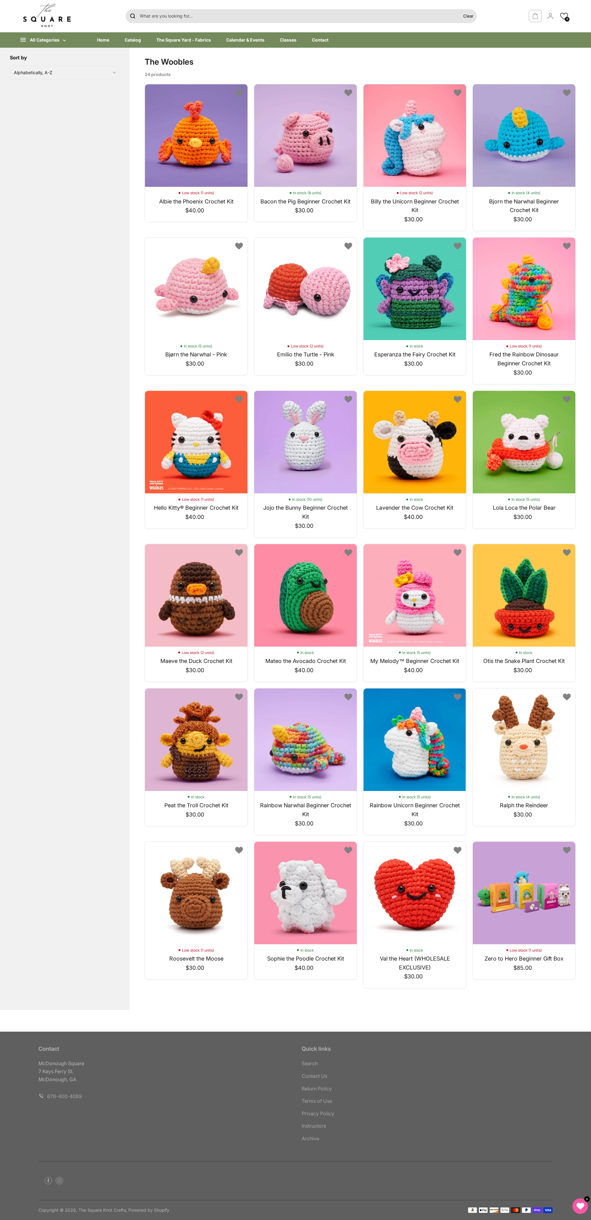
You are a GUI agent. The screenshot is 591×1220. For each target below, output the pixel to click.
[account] (550, 16)
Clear (468, 16)
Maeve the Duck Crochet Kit (196, 661)
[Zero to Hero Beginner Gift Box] (524, 893)
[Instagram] (59, 1180)
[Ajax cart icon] (535, 16)
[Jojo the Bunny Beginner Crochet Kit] (305, 442)
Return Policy (317, 1089)
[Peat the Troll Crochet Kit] (196, 739)
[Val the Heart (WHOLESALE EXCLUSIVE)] (415, 893)
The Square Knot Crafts (102, 1210)
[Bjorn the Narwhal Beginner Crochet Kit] (524, 135)
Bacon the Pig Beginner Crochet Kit (305, 201)
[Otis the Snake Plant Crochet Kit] (524, 595)
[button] (564, 16)
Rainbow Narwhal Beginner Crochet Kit (305, 809)
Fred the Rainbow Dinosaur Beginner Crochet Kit (524, 359)
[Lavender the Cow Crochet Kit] (415, 442)
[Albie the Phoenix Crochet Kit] (196, 135)
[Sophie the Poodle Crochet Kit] (305, 893)
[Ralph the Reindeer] (524, 739)
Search (310, 1063)
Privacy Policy (318, 1113)
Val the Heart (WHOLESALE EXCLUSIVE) (415, 963)
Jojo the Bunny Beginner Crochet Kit (305, 512)
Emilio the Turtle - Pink (305, 354)
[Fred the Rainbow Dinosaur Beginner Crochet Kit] (524, 289)
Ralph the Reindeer (524, 805)
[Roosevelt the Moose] (196, 893)
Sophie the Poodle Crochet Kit (305, 958)
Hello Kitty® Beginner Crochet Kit (196, 507)
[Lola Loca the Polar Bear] (524, 442)
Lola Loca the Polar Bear (524, 507)
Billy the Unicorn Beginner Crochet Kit (415, 206)
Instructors (314, 1126)
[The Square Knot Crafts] (47, 16)
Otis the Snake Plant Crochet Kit (524, 661)
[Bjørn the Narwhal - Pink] (196, 289)
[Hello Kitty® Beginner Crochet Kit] (196, 442)
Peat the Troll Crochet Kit (196, 805)
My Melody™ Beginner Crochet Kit (414, 661)
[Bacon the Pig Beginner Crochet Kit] (305, 135)
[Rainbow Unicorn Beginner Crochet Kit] (415, 739)
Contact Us (314, 1076)
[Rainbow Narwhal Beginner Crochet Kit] (305, 739)
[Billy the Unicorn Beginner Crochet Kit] (415, 135)
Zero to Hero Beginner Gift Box (524, 958)
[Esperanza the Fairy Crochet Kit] (415, 289)
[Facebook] (48, 1180)
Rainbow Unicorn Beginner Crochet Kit (415, 809)
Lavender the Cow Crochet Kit (414, 507)
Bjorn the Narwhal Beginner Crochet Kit (524, 206)
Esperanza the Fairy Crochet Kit (415, 354)
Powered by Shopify (148, 1210)
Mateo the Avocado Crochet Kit (305, 661)
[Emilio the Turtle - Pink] (305, 289)
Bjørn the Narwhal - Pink (196, 354)
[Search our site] (133, 16)
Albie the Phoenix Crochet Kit (196, 201)
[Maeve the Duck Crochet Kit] (196, 595)
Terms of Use (317, 1101)
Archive (310, 1138)
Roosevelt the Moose (196, 958)
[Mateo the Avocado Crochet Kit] (305, 595)
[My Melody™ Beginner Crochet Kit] (415, 595)
